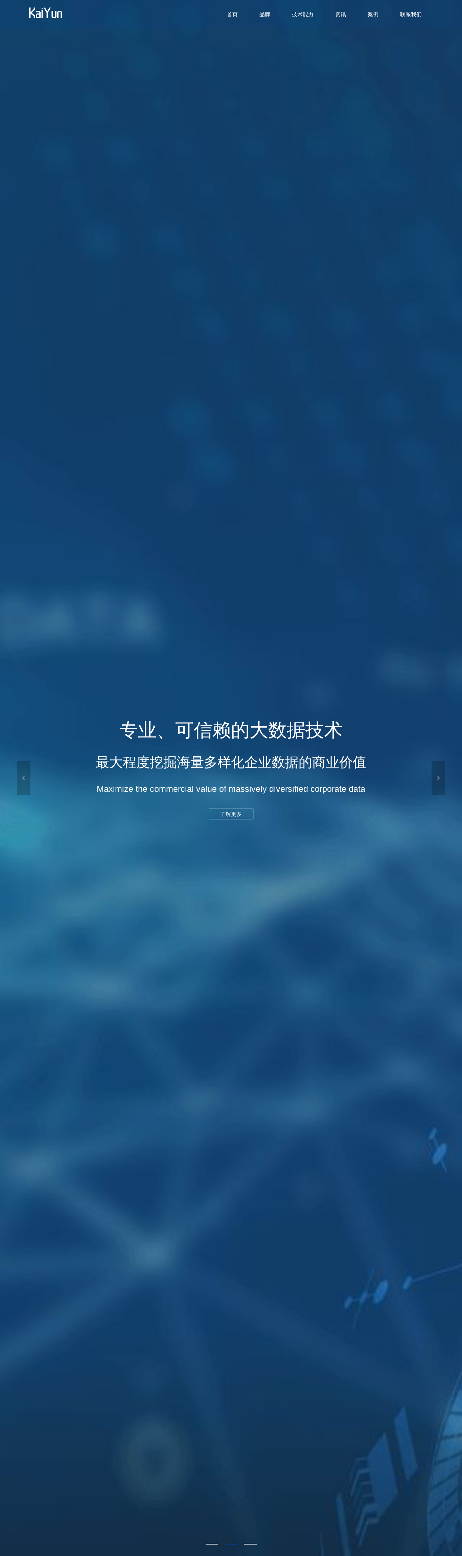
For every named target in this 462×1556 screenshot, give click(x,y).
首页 (232, 14)
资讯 (340, 14)
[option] (231, 778)
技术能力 (303, 14)
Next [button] (438, 778)
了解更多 (231, 814)
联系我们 (411, 14)
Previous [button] (23, 778)
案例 (373, 14)
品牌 (264, 14)
